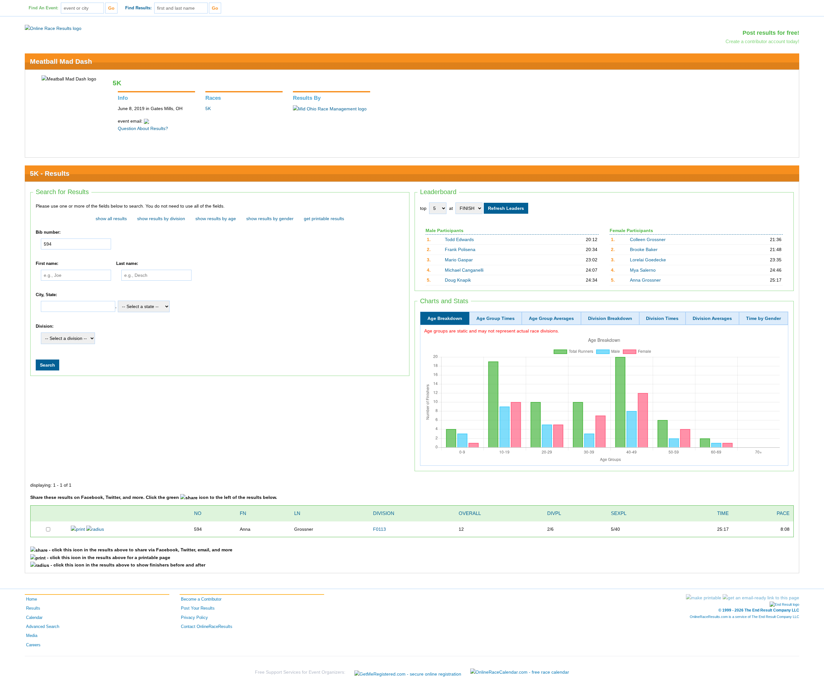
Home (31, 599)
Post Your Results (198, 608)
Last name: (127, 263)
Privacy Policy (194, 617)
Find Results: (138, 8)
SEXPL (618, 513)
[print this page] (703, 597)
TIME (723, 513)
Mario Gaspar (459, 259)
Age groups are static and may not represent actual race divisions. (491, 330)
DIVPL (554, 513)
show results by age (215, 218)
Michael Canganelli (464, 270)
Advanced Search (42, 626)
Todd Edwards (459, 239)
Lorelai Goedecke (648, 259)
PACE (783, 513)
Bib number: (48, 232)
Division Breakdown (610, 318)
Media (31, 635)
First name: (47, 263)
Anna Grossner (645, 280)
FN (243, 513)
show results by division (161, 218)
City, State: (46, 295)
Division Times (662, 318)
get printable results (324, 218)
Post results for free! (771, 33)
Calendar (34, 617)
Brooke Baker (644, 249)
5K (208, 108)
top (423, 208)
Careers (33, 645)
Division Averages (712, 318)
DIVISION (383, 513)
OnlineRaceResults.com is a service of (744, 617)
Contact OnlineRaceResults (206, 626)
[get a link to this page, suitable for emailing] (761, 597)
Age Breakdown (444, 318)
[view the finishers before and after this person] (95, 528)
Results (33, 608)
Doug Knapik (458, 280)
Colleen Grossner (648, 239)
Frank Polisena (460, 249)
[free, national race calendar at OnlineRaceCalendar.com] (519, 672)
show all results (111, 218)
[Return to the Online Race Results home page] (53, 28)
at (451, 208)
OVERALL (470, 513)
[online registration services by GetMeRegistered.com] (407, 672)
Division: (44, 326)
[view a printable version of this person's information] (78, 528)
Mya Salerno (643, 270)
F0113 (379, 529)
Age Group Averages (551, 318)
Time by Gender (763, 318)
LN (297, 513)
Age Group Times (495, 318)
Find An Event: (43, 8)
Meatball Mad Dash (61, 61)
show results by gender (270, 218)
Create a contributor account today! (762, 41)
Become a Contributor (201, 599)
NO (197, 513)
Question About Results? (143, 128)
